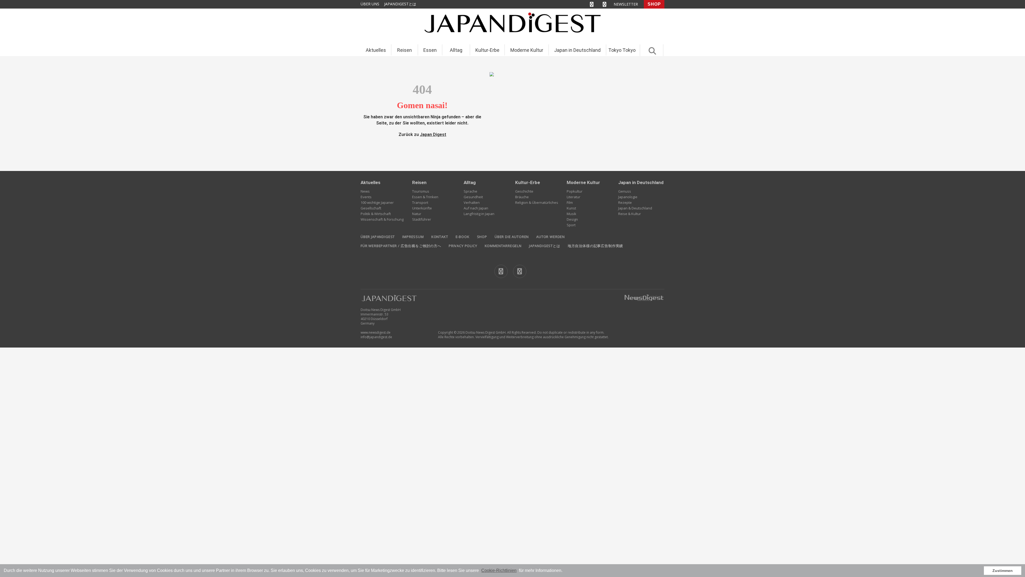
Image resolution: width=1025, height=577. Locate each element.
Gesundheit (473, 196)
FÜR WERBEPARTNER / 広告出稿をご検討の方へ (401, 245)
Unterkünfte (422, 208)
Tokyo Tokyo (622, 50)
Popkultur (574, 191)
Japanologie (627, 196)
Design (572, 219)
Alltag (456, 50)
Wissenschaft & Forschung (382, 219)
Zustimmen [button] (1002, 570)
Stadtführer (421, 219)
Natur (416, 213)
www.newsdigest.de (376, 332)
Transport (420, 202)
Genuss (624, 191)
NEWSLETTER (626, 4)
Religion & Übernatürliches (536, 202)
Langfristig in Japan (479, 213)
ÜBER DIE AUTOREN (512, 236)
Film (570, 202)
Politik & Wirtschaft (376, 213)
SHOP (654, 4)
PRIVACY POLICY (463, 245)
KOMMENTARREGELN (503, 245)
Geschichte (524, 191)
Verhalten (472, 202)
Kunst (571, 208)
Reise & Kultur (629, 213)
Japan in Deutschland (577, 50)
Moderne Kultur (526, 50)
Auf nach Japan (476, 208)
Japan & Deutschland (635, 208)
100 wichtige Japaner (377, 202)
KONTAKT (439, 236)
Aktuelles (376, 50)
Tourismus (420, 191)
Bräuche (522, 196)
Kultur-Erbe (487, 50)
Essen (430, 50)
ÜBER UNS (370, 3)
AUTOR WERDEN (550, 236)
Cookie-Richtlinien (499, 570)
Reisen (404, 50)
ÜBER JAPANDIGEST (378, 236)
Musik (571, 213)
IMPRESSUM (413, 236)
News (365, 191)
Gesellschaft (371, 208)
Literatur (573, 196)
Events (366, 196)
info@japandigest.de (376, 337)
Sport (571, 225)
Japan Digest (433, 134)
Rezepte (625, 202)
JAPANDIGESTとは (400, 3)
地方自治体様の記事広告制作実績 (595, 245)
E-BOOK (463, 236)
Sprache (470, 191)
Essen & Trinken (425, 196)
